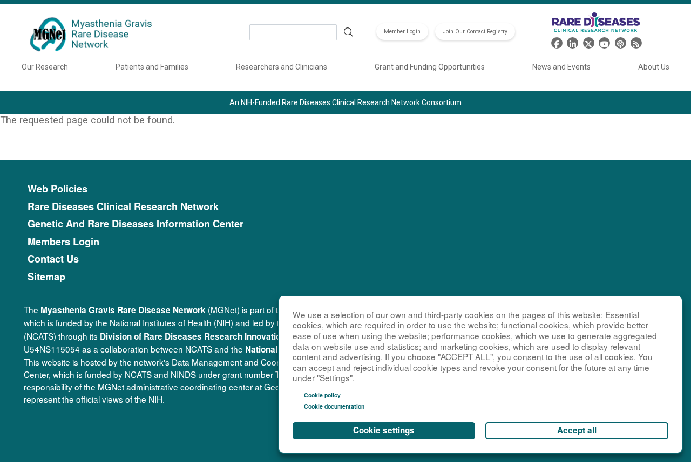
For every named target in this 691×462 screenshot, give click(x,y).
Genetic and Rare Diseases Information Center (135, 224)
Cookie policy (322, 395)
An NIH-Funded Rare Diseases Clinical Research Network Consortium (345, 102)
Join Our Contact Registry (475, 31)
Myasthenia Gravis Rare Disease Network (123, 310)
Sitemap (46, 277)
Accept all (577, 430)
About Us (653, 67)
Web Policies (57, 189)
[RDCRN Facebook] (557, 41)
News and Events (561, 67)
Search (348, 32)
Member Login (402, 31)
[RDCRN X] (588, 41)
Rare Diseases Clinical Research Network (123, 207)
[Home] (92, 35)
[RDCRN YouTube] (604, 41)
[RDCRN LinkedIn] (572, 41)
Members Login (63, 242)
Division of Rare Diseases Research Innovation (193, 336)
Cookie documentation (334, 406)
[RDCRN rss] (636, 41)
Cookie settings (384, 430)
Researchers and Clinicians (281, 67)
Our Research (45, 67)
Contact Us (53, 259)
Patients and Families (152, 67)
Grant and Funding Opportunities (430, 67)
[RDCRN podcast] (620, 41)
